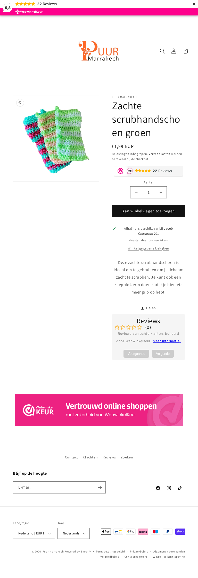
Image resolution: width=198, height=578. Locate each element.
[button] (10, 51)
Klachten (90, 457)
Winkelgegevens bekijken (148, 248)
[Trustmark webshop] (99, 411)
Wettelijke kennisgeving (169, 556)
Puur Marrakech (53, 551)
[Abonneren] (99, 487)
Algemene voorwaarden (169, 551)
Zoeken (127, 457)
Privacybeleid (139, 551)
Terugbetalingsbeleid (110, 551)
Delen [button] (151, 308)
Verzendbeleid (109, 556)
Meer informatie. (167, 341)
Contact (71, 457)
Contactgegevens (136, 556)
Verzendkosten (159, 154)
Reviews (109, 457)
